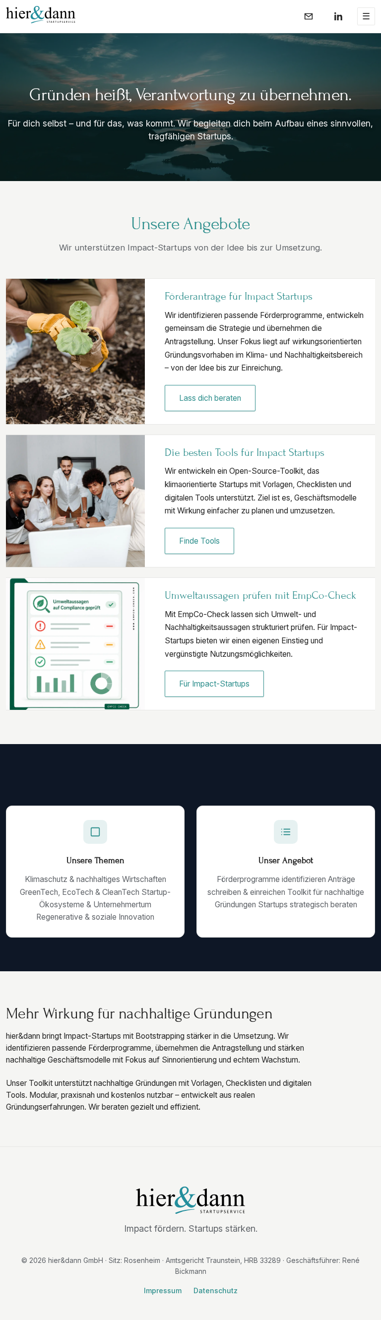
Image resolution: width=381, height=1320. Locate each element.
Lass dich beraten (210, 398)
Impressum (163, 1290)
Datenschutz (215, 1290)
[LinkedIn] (338, 16)
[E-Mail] (308, 16)
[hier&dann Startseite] (40, 14)
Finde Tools (199, 541)
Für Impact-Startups (214, 684)
